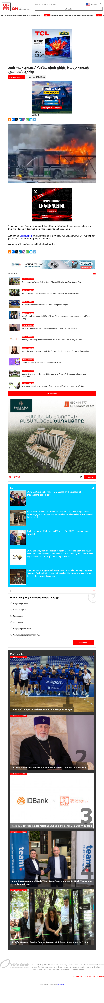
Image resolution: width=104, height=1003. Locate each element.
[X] (16, 119)
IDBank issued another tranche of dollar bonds (34, 15)
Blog (12, 488)
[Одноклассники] (9, 119)
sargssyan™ (61, 984)
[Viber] (23, 119)
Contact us (77, 977)
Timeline (12, 273)
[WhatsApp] (27, 119)
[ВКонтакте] (13, 119)
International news (16, 77)
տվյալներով (26, 235)
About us (87, 977)
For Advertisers (98, 977)
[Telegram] (34, 119)
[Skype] (30, 119)
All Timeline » (52, 394)
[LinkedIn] (20, 119)
